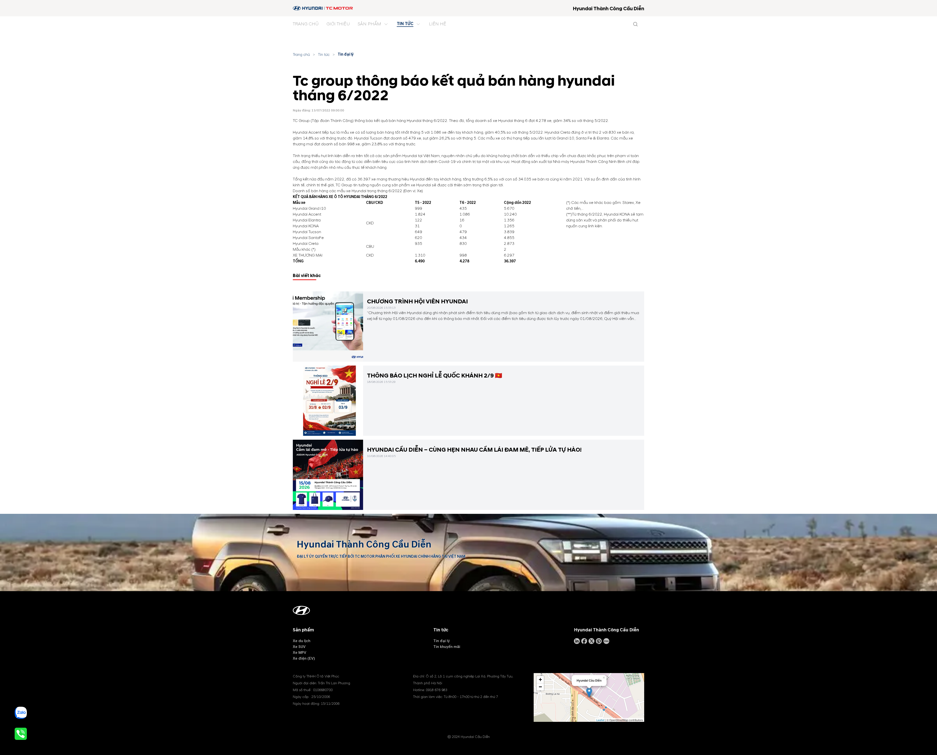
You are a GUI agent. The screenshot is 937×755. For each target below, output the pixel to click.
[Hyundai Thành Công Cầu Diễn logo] (323, 8)
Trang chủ (301, 54)
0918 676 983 (436, 690)
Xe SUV (299, 646)
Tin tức (324, 54)
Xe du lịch (301, 640)
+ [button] (540, 679)
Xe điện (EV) (304, 658)
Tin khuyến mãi (446, 646)
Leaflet (600, 720)
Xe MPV (299, 652)
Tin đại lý (346, 54)
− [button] (540, 687)
